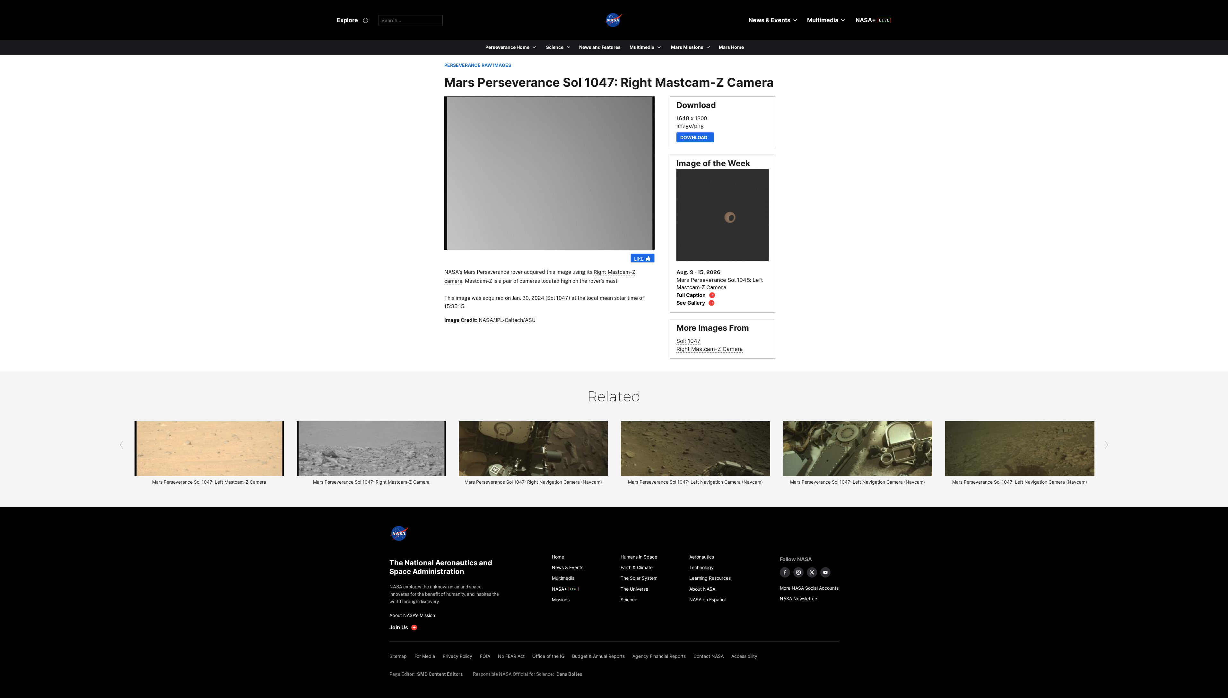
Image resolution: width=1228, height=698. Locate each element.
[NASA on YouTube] (825, 572)
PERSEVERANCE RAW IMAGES (477, 65)
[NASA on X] (812, 572)
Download (695, 137)
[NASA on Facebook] (785, 572)
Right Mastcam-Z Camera (709, 348)
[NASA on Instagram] (798, 572)
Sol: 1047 (688, 340)
